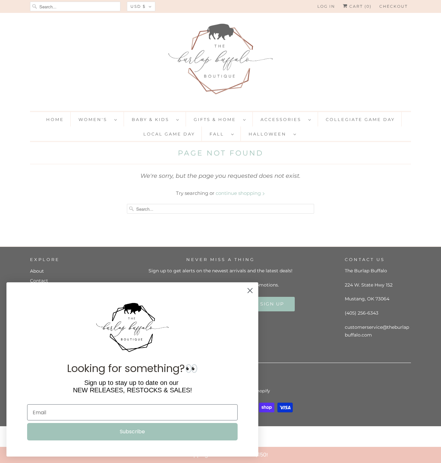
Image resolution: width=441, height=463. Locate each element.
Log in (326, 6)
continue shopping (239, 193)
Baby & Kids (152, 119)
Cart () (360, 6)
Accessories (283, 119)
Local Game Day (169, 133)
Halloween (269, 133)
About (37, 271)
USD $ (138, 6)
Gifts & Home (217, 119)
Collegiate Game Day (360, 119)
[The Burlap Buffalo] (220, 61)
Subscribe (132, 431)
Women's (94, 119)
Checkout (393, 6)
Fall (219, 133)
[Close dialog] (434, 454)
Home (55, 119)
